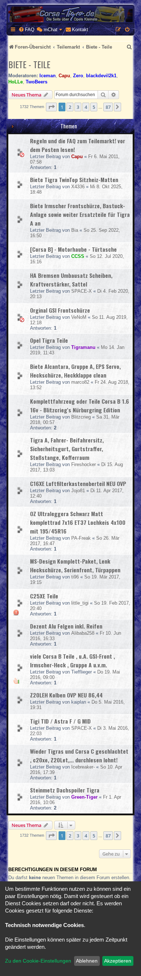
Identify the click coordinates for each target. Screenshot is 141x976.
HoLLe (15, 82)
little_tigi (80, 603)
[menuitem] (26, 29)
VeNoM (78, 317)
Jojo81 (78, 490)
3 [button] (78, 107)
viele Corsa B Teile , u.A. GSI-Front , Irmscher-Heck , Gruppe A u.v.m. (72, 660)
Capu (64, 75)
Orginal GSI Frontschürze (60, 310)
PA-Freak (81, 538)
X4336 (78, 186)
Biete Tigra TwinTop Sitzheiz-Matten (74, 179)
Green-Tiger (84, 797)
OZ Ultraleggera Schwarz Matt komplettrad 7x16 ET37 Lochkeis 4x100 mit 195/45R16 (77, 522)
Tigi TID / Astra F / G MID (60, 721)
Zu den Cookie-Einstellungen (38, 961)
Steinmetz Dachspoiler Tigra (64, 790)
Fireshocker (83, 464)
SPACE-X (81, 291)
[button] (51, 107)
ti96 (75, 577)
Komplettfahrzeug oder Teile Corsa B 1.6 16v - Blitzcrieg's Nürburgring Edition (79, 405)
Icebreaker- (83, 767)
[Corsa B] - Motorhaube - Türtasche (73, 249)
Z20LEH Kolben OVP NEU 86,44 (66, 695)
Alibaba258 (82, 633)
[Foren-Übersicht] (70, 14)
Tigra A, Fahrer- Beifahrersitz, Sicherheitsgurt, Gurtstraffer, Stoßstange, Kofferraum (67, 449)
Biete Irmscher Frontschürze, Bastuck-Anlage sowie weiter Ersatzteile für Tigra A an (80, 214)
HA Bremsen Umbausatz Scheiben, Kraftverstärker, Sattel (71, 279)
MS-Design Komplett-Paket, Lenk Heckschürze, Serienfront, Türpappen (75, 565)
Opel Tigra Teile (49, 340)
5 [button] (94, 107)
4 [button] (86, 107)
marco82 (80, 382)
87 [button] (108, 107)
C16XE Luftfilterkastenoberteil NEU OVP (78, 483)
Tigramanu (83, 347)
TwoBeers (36, 82)
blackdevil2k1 (101, 75)
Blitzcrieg (81, 417)
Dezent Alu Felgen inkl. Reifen (66, 626)
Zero (78, 75)
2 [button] (70, 107)
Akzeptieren (117, 961)
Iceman (47, 75)
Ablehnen (87, 961)
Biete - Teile (29, 64)
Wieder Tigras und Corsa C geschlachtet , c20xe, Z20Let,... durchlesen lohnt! (79, 755)
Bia (74, 230)
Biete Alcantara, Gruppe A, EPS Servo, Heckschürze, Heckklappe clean (75, 370)
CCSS (77, 256)
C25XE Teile (44, 596)
